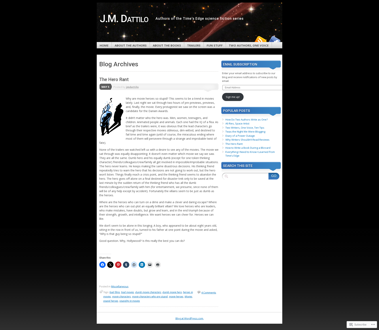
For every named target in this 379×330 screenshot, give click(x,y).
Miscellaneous (120, 286)
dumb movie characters (148, 292)
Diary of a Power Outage (240, 135)
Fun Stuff (215, 45)
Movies (188, 296)
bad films (115, 292)
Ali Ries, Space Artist (237, 123)
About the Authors (131, 45)
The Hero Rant (114, 79)
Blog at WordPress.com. (189, 318)
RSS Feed (260, 40)
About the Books (167, 45)
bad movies (127, 292)
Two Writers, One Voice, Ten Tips (244, 127)
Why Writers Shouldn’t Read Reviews (247, 139)
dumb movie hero (172, 292)
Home (104, 45)
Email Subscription (240, 64)
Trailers (194, 45)
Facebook (274, 40)
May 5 (105, 87)
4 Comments (208, 292)
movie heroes (176, 296)
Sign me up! (233, 97)
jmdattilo (132, 87)
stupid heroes (110, 301)
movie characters (121, 296)
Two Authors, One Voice (249, 45)
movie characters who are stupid (150, 296)
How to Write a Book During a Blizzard (247, 148)
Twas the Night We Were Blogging (245, 131)
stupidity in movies (129, 301)
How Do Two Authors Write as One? (246, 119)
